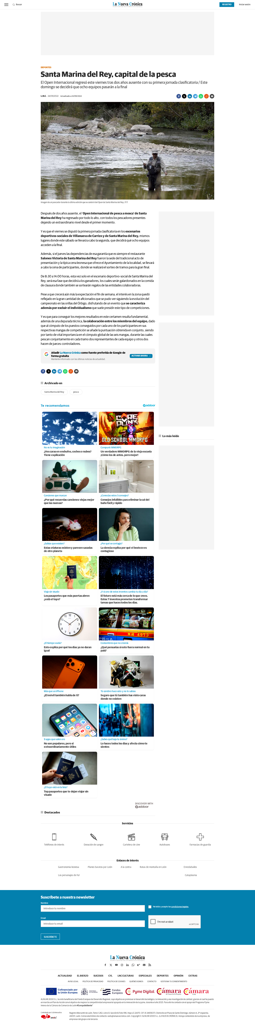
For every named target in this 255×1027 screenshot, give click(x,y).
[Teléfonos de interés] (54, 839)
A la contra (126, 867)
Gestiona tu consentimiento (174, 981)
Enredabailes (190, 867)
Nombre (44, 903)
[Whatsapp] (201, 96)
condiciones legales (179, 907)
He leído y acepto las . (171, 907)
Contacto (151, 981)
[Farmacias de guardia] (200, 839)
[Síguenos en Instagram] (122, 965)
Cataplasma (191, 875)
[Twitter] (184, 96)
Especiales (145, 976)
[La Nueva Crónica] (127, 960)
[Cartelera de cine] (131, 839)
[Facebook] (178, 96)
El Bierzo (82, 976)
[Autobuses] (164, 839)
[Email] (212, 96)
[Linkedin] (190, 96)
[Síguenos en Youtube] (116, 965)
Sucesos (98, 976)
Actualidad (65, 976)
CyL (110, 976)
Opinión (178, 976)
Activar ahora (139, 356)
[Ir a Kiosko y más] (138, 965)
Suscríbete (50, 937)
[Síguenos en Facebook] (105, 965)
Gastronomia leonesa (68, 867)
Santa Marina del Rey (54, 392)
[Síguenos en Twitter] (111, 965)
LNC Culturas (126, 976)
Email (43, 918)
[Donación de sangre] (93, 839)
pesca (76, 392)
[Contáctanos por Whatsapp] (133, 965)
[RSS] (149, 965)
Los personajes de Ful (68, 875)
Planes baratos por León (100, 867)
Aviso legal (73, 981)
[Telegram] (195, 96)
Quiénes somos (136, 981)
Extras (193, 976)
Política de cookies (116, 981)
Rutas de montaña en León (153, 867)
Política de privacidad (93, 981)
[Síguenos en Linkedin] (127, 965)
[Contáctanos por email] (144, 965)
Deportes (46, 68)
